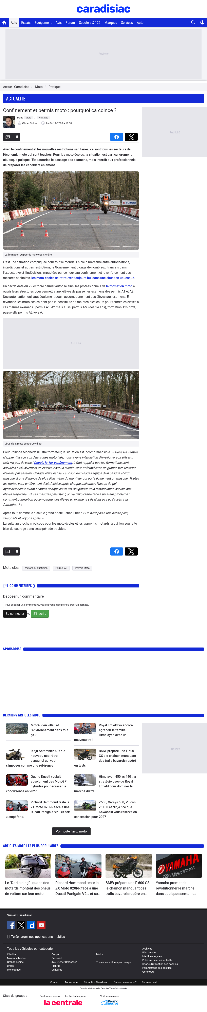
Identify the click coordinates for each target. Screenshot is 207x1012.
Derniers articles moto (21, 714)
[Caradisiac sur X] (21, 926)
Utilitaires (57, 969)
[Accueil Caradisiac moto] (4, 22)
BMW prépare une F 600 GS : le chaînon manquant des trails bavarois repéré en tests (128, 888)
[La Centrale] (63, 1006)
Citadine (11, 954)
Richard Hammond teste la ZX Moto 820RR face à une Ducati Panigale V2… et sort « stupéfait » (77, 888)
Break (10, 965)
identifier (60, 604)
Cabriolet (57, 958)
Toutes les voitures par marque (113, 962)
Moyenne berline (16, 958)
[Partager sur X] (132, 135)
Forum (70, 22)
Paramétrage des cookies (157, 967)
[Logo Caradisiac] (103, 16)
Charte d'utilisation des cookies (160, 964)
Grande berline (15, 961)
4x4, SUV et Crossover (64, 961)
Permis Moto (82, 567)
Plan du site (149, 952)
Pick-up (56, 965)
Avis (59, 22)
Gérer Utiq (148, 971)
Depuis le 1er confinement (53, 463)
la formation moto (119, 286)
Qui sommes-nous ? (125, 982)
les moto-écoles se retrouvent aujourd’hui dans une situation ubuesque (82, 278)
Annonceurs (71, 982)
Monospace (14, 969)
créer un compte (79, 604)
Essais (26, 22)
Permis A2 (61, 567)
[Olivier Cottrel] (9, 127)
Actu (14, 22)
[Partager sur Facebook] (117, 135)
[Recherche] (193, 22)
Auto (140, 22)
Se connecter (15, 614)
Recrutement (149, 982)
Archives (147, 948)
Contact (54, 982)
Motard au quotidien (36, 567)
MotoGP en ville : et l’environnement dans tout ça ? (49, 730)
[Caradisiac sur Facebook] (11, 926)
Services (127, 22)
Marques (111, 22)
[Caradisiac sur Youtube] (41, 926)
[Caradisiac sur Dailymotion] (31, 926)
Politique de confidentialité (157, 960)
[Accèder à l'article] (17, 728)
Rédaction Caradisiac (96, 982)
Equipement (43, 22)
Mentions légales (152, 956)
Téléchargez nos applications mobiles (38, 937)
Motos (100, 954)
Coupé (55, 954)
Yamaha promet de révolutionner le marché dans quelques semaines (176, 888)
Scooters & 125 (89, 22)
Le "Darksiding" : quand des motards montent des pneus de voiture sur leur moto (28, 888)
